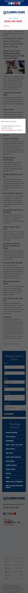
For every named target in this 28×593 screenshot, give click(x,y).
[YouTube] (19, 4)
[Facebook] (9, 4)
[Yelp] (16, 4)
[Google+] (14, 4)
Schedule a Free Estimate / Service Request (14, 1)
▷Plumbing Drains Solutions (14, 11)
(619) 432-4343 (13, 21)
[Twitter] (11, 4)
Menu (7, 26)
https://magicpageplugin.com (9, 130)
